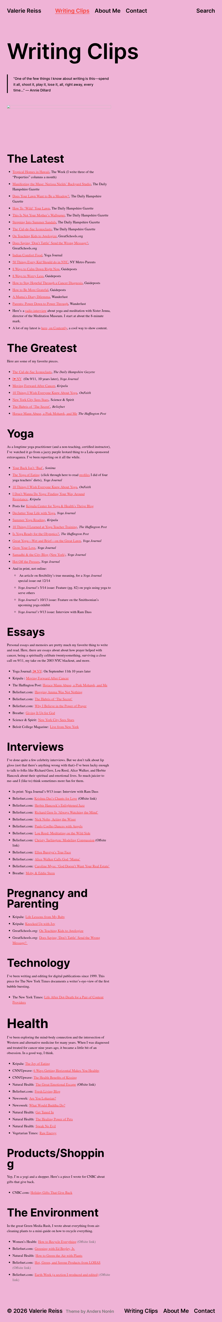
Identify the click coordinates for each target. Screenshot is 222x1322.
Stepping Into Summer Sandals (34, 222)
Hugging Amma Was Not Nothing (58, 692)
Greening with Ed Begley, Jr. (55, 1248)
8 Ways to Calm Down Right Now (35, 269)
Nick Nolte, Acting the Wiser (55, 819)
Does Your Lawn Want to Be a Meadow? (40, 196)
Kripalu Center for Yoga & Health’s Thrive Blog (60, 506)
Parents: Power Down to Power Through (40, 303)
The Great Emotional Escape (56, 1084)
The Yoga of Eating (26, 474)
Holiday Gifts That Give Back (51, 1192)
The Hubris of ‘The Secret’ (31, 406)
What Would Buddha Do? (47, 1105)
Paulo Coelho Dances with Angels (59, 826)
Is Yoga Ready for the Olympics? (35, 533)
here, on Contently (54, 328)
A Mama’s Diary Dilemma (31, 296)
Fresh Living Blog (47, 1091)
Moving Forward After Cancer (33, 385)
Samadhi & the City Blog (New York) (38, 554)
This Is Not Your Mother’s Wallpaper (38, 215)
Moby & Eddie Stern (40, 873)
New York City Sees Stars (30, 399)
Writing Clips (72, 11)
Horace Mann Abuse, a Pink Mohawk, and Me (44, 413)
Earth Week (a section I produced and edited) (67, 1274)
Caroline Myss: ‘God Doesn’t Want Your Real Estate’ (72, 866)
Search (205, 10)
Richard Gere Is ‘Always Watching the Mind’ (66, 812)
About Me (108, 11)
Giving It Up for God (40, 712)
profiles (84, 474)
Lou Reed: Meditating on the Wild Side (62, 833)
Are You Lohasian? (42, 1098)
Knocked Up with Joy (40, 923)
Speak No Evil (46, 1126)
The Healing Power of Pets (54, 1119)
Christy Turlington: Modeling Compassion (65, 840)
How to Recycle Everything (57, 1241)
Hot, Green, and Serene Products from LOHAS (67, 1262)
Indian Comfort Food (27, 255)
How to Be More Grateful (30, 289)
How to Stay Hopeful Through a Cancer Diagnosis (47, 282)
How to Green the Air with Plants (59, 1255)
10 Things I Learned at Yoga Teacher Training (44, 526)
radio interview (35, 310)
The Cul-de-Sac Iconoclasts (32, 229)
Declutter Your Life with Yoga (33, 513)
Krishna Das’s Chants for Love (55, 798)
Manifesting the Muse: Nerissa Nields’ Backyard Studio (51, 184)
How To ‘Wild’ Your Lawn (31, 208)
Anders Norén (100, 1311)
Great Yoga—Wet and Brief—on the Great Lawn (46, 540)
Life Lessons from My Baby (45, 916)
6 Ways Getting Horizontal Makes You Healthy (66, 1070)
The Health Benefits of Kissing (55, 1077)
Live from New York (64, 726)
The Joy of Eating (37, 1063)
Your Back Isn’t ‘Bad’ (27, 467)
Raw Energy (48, 1133)
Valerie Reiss (24, 11)
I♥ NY (17, 378)
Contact (136, 11)
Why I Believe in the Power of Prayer (61, 706)
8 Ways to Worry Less (28, 275)
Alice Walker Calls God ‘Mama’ (57, 859)
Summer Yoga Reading (28, 519)
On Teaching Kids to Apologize (34, 236)
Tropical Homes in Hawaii (30, 171)
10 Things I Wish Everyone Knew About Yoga (44, 392)
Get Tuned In (45, 1112)
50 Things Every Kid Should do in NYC (40, 262)
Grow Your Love (23, 547)
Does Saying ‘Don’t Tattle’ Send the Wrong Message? (50, 243)
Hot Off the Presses (26, 561)
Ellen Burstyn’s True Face (53, 852)
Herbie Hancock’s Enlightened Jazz (60, 805)
